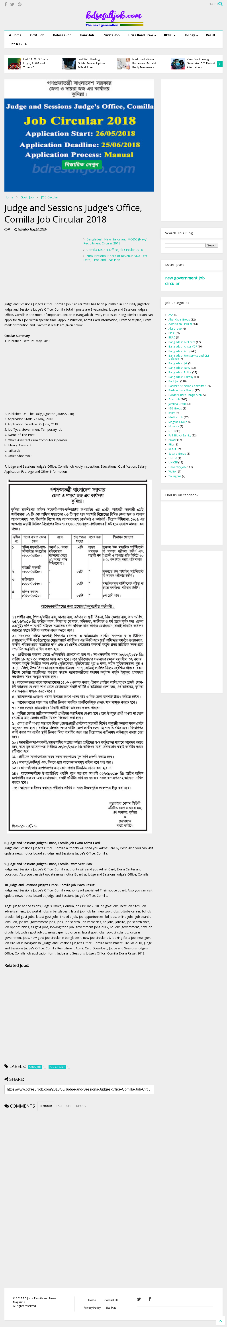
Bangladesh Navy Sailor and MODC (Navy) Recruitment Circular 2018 (115, 241)
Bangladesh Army (179, 351)
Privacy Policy (92, 1308)
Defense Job (62, 35)
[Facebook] (5, 4)
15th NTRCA (18, 44)
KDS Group (175, 408)
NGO (171, 431)
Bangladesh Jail (178, 363)
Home (16, 35)
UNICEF (173, 462)
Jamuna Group (177, 404)
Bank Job (87, 35)
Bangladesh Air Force (181, 342)
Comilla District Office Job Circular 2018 (114, 250)
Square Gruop (177, 453)
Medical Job (175, 417)
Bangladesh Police (180, 372)
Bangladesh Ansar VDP (182, 346)
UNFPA (172, 458)
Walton (172, 471)
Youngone (174, 476)
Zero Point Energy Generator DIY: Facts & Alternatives (201, 63)
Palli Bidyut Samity (179, 435)
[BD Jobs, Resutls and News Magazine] (113, 25)
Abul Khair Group (179, 319)
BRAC (171, 337)
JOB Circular (49, 197)
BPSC (168, 35)
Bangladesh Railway (180, 377)
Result (210, 35)
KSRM (171, 413)
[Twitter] (12, 4)
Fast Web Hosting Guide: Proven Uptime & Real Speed (92, 63)
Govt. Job (37, 35)
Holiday (189, 35)
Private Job (111, 35)
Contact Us (111, 1300)
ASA (170, 315)
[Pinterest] (20, 4)
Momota (173, 426)
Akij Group (175, 328)
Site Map (111, 1308)
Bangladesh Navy (179, 368)
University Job (177, 467)
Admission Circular (180, 324)
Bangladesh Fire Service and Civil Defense (188, 357)
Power (172, 440)
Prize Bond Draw (140, 35)
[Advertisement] (41, 268)
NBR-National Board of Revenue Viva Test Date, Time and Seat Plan (115, 258)
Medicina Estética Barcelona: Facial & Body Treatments (144, 63)
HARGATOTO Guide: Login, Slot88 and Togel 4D (36, 63)
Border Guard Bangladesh (185, 395)
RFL (170, 444)
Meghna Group (177, 422)
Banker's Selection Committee (187, 386)
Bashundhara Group (181, 390)
